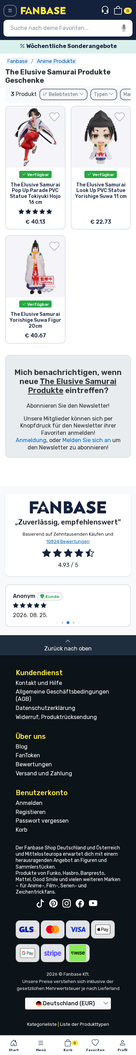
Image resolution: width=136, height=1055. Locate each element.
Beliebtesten (63, 94)
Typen (101, 94)
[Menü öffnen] (10, 11)
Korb (21, 829)
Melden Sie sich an (86, 440)
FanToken (28, 755)
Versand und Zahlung (44, 773)
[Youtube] (93, 904)
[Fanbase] (43, 10)
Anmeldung (31, 440)
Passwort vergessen (42, 820)
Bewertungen (34, 764)
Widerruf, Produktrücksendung (56, 717)
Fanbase (17, 61)
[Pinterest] (53, 904)
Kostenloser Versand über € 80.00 (75, 46)
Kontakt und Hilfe (39, 683)
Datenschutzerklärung (45, 708)
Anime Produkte (56, 61)
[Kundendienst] (106, 10)
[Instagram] (66, 904)
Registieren (31, 812)
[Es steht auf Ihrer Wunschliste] (54, 116)
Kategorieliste (42, 1024)
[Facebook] (80, 904)
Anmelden (29, 803)
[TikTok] (40, 904)
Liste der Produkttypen (84, 1024)
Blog (22, 746)
